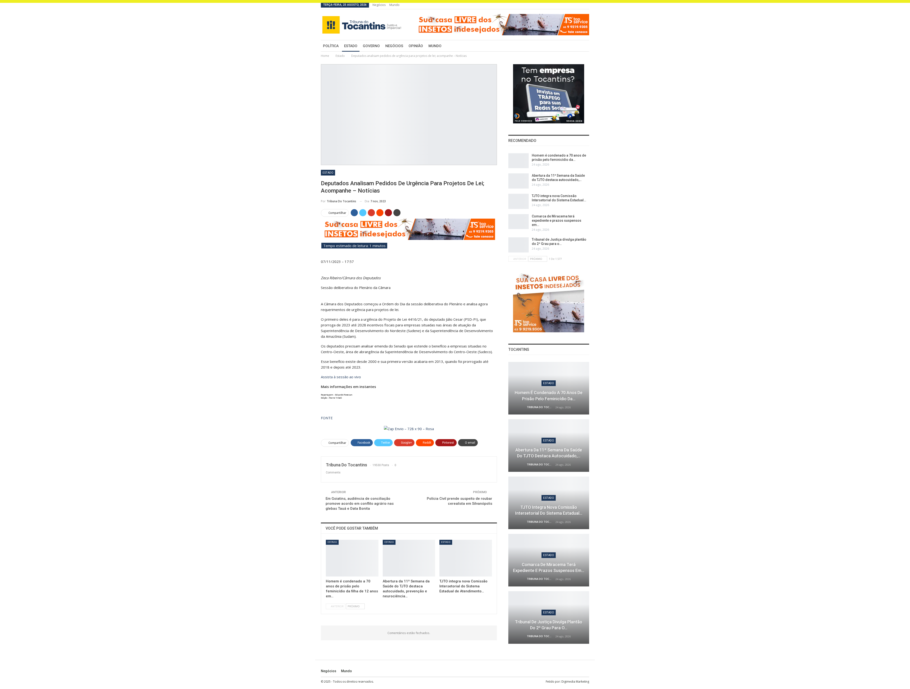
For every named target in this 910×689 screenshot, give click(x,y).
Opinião (416, 46)
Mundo (394, 5)
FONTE (327, 417)
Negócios (379, 5)
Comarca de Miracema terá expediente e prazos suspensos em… (556, 220)
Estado (350, 46)
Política (331, 46)
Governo (371, 46)
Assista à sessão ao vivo (341, 376)
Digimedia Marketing (575, 682)
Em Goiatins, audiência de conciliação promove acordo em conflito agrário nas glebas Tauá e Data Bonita (360, 503)
